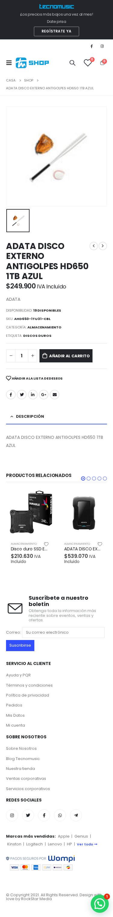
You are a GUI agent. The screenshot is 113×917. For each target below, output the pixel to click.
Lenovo (55, 844)
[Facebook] (91, 46)
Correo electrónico (54, 394)
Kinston (14, 844)
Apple (64, 836)
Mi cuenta (15, 725)
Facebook (11, 394)
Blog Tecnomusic (23, 759)
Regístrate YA (56, 31)
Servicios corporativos (28, 789)
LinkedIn (33, 394)
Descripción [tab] (30, 416)
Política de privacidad (27, 695)
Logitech (34, 844)
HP (69, 844)
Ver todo (85, 844)
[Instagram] (102, 46)
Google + (44, 394)
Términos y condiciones (29, 685)
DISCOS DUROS (37, 335)
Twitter (22, 394)
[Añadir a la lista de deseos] (46, 543)
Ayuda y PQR (18, 675)
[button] (83, 478)
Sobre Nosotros (21, 748)
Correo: (14, 632)
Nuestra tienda (20, 768)
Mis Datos (15, 715)
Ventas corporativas (26, 778)
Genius (81, 836)
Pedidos (14, 705)
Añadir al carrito (69, 356)
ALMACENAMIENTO (44, 327)
